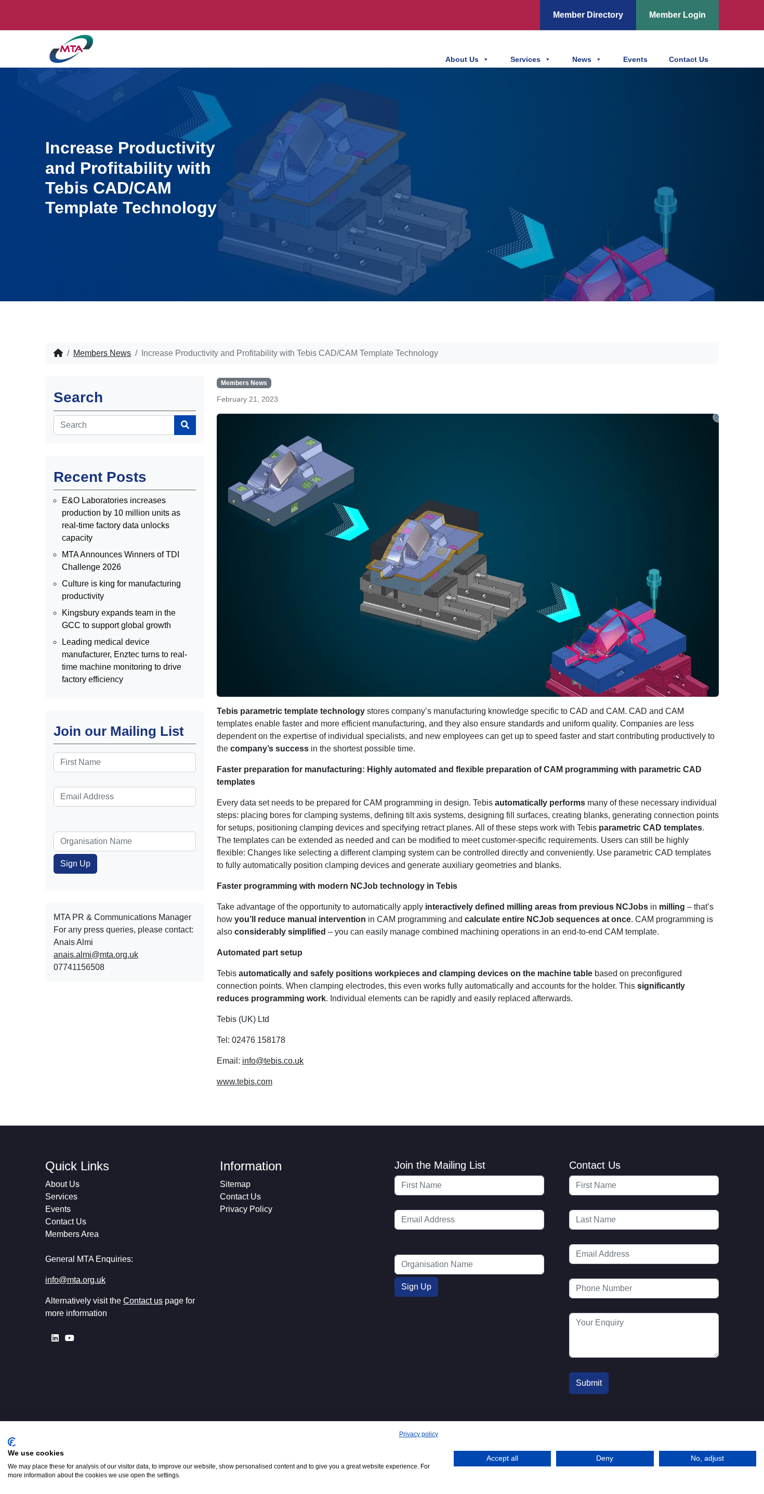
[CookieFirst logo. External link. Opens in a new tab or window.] (12, 1442)
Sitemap (235, 1184)
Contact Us (688, 59)
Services (525, 59)
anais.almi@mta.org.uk (96, 954)
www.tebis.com (244, 1081)
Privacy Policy (246, 1209)
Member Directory (588, 14)
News (581, 59)
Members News (102, 353)
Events (635, 59)
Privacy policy (418, 1434)
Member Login (677, 14)
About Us (462, 59)
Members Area (72, 1234)
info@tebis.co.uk (273, 1060)
